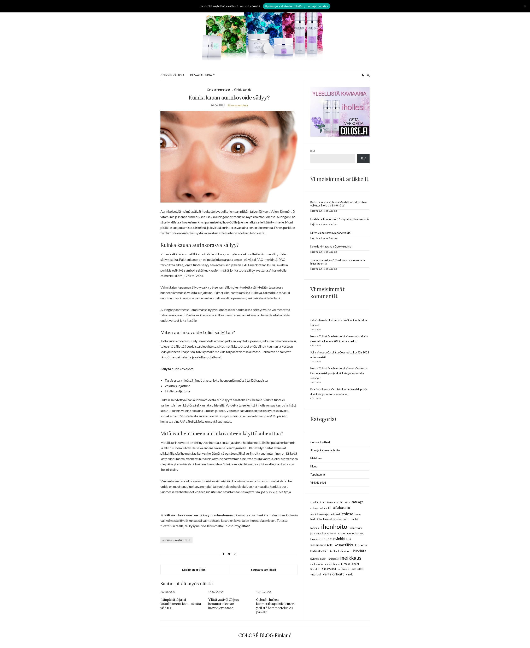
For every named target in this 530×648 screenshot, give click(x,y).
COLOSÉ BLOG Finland (265, 635)
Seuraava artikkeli (263, 569)
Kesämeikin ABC (321, 545)
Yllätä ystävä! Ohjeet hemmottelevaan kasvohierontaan (223, 603)
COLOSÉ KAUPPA (172, 75)
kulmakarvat (344, 551)
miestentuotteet (333, 564)
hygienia (314, 528)
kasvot (359, 533)
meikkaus (350, 558)
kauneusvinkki (333, 538)
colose (347, 513)
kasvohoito (329, 533)
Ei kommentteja (238, 105)
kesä (348, 539)
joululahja (315, 533)
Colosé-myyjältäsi (236, 526)
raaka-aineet (351, 563)
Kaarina (314, 389)
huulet (354, 519)
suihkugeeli (343, 569)
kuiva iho (332, 551)
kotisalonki (318, 551)
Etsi (312, 151)
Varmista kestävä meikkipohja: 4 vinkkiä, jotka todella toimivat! (338, 373)
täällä (179, 526)
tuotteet (358, 568)
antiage (314, 508)
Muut (313, 466)
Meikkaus (316, 458)
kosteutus (361, 545)
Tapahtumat (317, 474)
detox (358, 514)
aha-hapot (315, 502)
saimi (313, 320)
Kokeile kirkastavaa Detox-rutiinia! (331, 246)
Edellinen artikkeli (194, 569)
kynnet (314, 558)
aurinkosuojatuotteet (176, 540)
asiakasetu (341, 507)
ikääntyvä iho (355, 528)
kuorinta (359, 551)
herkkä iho (316, 519)
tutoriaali (315, 574)
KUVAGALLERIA (201, 75)
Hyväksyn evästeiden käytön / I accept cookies (296, 6)
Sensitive (315, 569)
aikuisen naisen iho (333, 502)
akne (347, 502)
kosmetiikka (344, 544)
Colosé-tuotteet (218, 89)
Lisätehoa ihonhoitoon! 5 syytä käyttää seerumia (339, 219)
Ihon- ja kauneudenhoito (325, 450)
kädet (323, 558)
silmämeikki (329, 568)
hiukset (327, 519)
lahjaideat (333, 558)
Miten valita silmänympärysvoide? (331, 232)
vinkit (349, 574)
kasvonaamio (346, 533)
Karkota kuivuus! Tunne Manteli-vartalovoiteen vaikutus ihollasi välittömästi (338, 203)
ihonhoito (334, 526)
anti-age (357, 502)
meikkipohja (316, 564)
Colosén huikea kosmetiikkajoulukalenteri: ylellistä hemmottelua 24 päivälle (275, 605)
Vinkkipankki (243, 89)
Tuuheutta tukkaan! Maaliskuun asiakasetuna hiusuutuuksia (337, 261)
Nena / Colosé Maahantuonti (327, 336)
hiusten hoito (341, 519)
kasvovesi (315, 539)
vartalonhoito (333, 574)
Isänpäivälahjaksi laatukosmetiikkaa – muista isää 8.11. (180, 603)
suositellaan (214, 492)
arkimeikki (325, 508)
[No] (525, 6)
